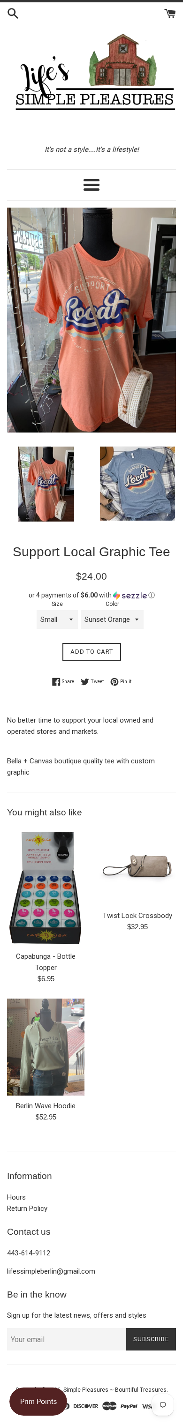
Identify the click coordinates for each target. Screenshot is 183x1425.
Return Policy (27, 1208)
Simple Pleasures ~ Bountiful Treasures (115, 1390)
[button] (91, 595)
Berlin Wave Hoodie (46, 1106)
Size (57, 604)
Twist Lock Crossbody (137, 915)
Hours (16, 1197)
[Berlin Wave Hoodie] (45, 1047)
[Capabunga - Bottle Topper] (45, 887)
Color (112, 604)
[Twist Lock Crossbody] (137, 866)
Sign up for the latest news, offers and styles (76, 1315)
